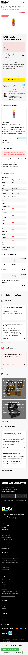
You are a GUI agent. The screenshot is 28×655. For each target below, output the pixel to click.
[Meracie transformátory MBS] (14, 459)
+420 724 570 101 (13, 91)
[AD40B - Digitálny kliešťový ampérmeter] (13, 22)
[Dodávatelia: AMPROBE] (22, 12)
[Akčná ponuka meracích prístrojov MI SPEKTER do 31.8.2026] (14, 359)
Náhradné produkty (14, 79)
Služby (3, 565)
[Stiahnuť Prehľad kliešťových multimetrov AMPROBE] (24, 285)
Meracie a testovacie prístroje (8, 555)
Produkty (4, 552)
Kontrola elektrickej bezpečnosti (9, 558)
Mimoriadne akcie (10, 348)
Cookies (3, 616)
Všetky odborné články (7, 470)
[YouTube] (8, 625)
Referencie (4, 589)
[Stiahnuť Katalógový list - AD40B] (24, 269)
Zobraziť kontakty (5, 548)
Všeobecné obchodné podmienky (9, 593)
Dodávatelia (4, 604)
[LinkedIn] (5, 625)
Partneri (4, 600)
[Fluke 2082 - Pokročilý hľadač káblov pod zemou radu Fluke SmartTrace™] (14, 388)
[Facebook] (2, 625)
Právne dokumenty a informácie (9, 591)
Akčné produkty (5, 567)
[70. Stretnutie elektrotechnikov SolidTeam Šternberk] (14, 331)
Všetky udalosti (5, 343)
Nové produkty (5, 569)
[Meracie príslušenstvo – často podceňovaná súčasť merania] (14, 440)
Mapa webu (4, 619)
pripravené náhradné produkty (17, 154)
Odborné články (9, 426)
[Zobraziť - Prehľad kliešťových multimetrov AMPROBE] (14, 276)
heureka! (4, 633)
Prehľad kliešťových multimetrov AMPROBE (11, 281)
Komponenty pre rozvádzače (8, 560)
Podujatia (7, 300)
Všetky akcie (4, 369)
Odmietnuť (17, 652)
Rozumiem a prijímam (10, 649)
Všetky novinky (5, 421)
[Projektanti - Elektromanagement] (14, 312)
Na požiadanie (22, 138)
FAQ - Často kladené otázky (8, 596)
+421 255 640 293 (5, 535)
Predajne (3, 608)
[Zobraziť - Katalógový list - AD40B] (14, 260)
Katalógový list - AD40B (8, 265)
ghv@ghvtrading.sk (6, 537)
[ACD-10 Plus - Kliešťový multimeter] (14, 114)
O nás (3, 576)
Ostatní (4, 613)
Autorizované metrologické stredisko (10, 586)
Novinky (7, 374)
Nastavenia (6, 652)
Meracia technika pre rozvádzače (9, 562)
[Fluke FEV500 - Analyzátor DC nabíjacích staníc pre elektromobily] (14, 409)
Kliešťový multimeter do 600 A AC (11, 124)
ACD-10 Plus (6, 123)
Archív (3, 571)
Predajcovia (4, 606)
